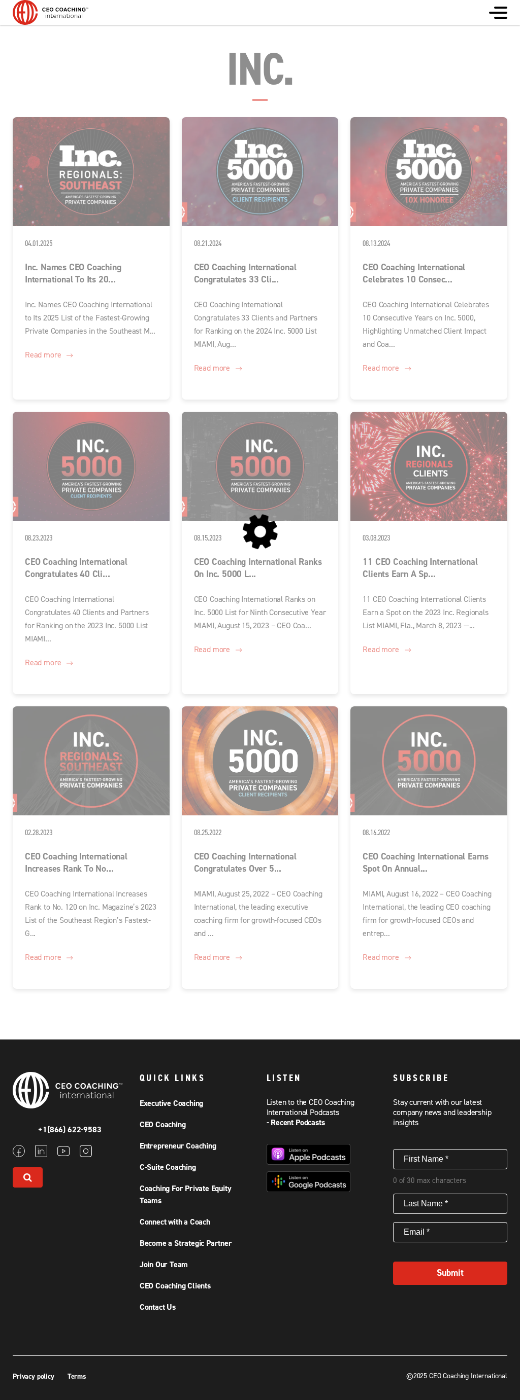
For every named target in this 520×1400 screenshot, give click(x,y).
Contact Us (158, 1307)
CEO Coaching (163, 1125)
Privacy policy (34, 1376)
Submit (450, 1273)
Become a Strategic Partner (186, 1243)
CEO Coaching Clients (175, 1286)
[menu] (498, 13)
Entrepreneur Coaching (178, 1146)
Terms (77, 1376)
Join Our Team (164, 1265)
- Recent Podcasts (296, 1123)
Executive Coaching (171, 1103)
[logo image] (51, 20)
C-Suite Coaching (168, 1167)
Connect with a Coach (175, 1222)
